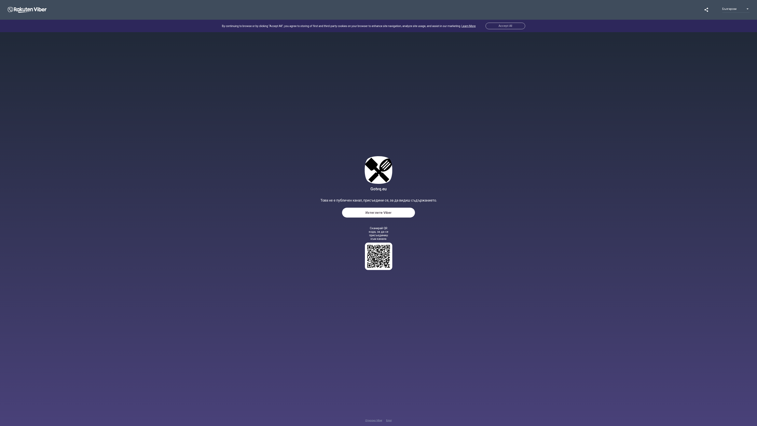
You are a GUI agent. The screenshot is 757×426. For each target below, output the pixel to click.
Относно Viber (373, 420)
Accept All (505, 26)
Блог (389, 420)
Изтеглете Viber (378, 213)
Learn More (468, 26)
